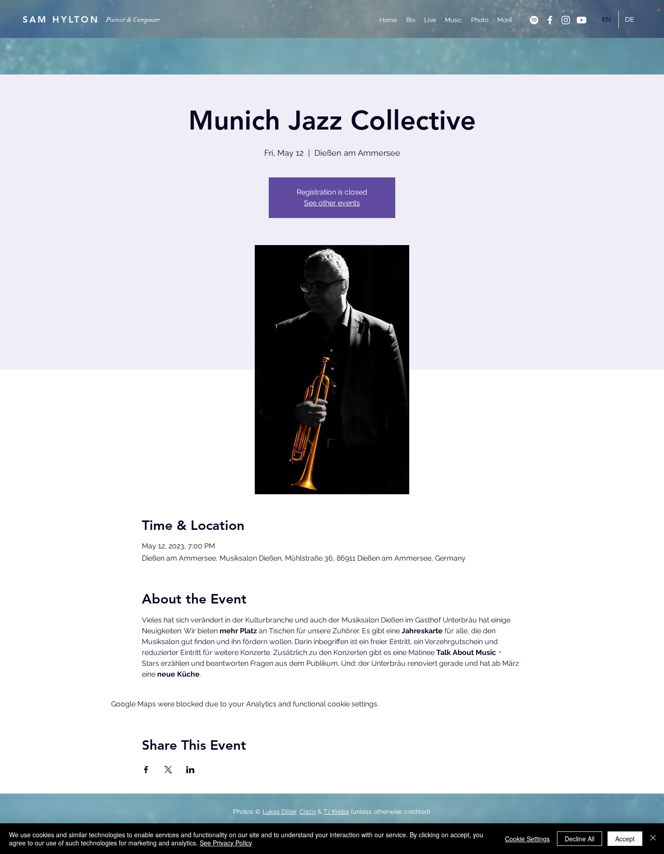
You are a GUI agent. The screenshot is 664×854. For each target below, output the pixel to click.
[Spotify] (534, 20)
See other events (332, 203)
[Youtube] (581, 20)
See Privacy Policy (226, 842)
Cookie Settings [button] (527, 838)
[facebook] (550, 20)
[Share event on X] (168, 769)
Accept (625, 838)
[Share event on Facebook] (146, 769)
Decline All (579, 838)
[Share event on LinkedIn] (190, 769)
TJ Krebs (336, 811)
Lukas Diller (279, 811)
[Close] (653, 839)
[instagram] (565, 20)
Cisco (307, 811)
